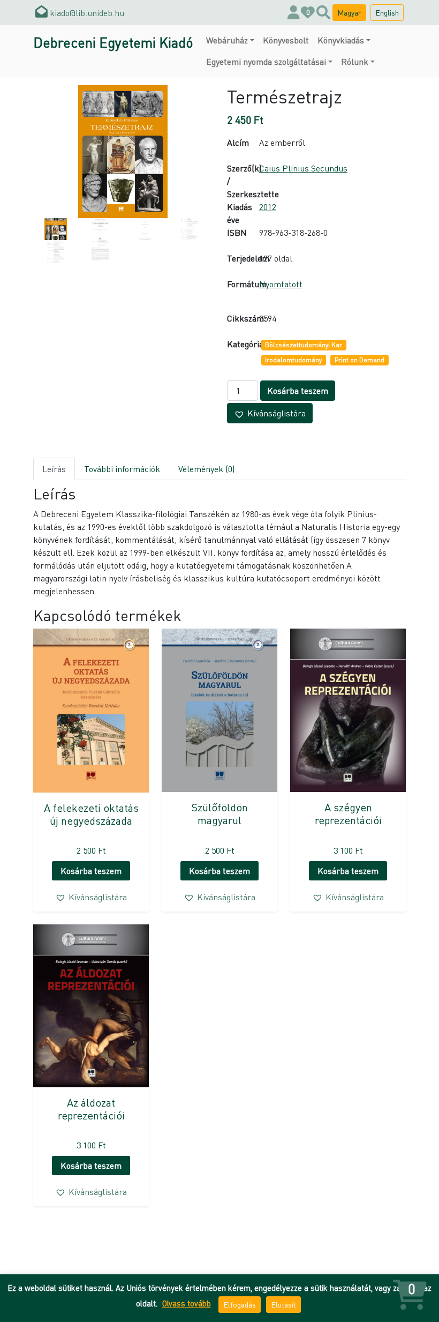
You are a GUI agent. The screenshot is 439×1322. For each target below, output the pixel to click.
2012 (267, 206)
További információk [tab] (122, 468)
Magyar (349, 12)
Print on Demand (359, 360)
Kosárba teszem (297, 390)
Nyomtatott (280, 283)
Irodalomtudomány (293, 360)
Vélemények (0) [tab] (206, 468)
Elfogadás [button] (239, 1304)
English (387, 12)
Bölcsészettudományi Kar (303, 345)
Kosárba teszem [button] (91, 870)
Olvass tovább (186, 1303)
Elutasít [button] (283, 1304)
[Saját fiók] (293, 12)
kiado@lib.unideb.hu (86, 12)
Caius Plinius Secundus (303, 168)
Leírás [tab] (54, 468)
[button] (270, 413)
